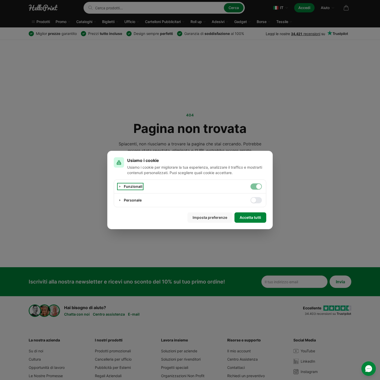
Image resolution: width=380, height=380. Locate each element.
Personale (133, 200)
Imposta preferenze (210, 217)
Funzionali (133, 186)
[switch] (256, 186)
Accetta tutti (250, 217)
